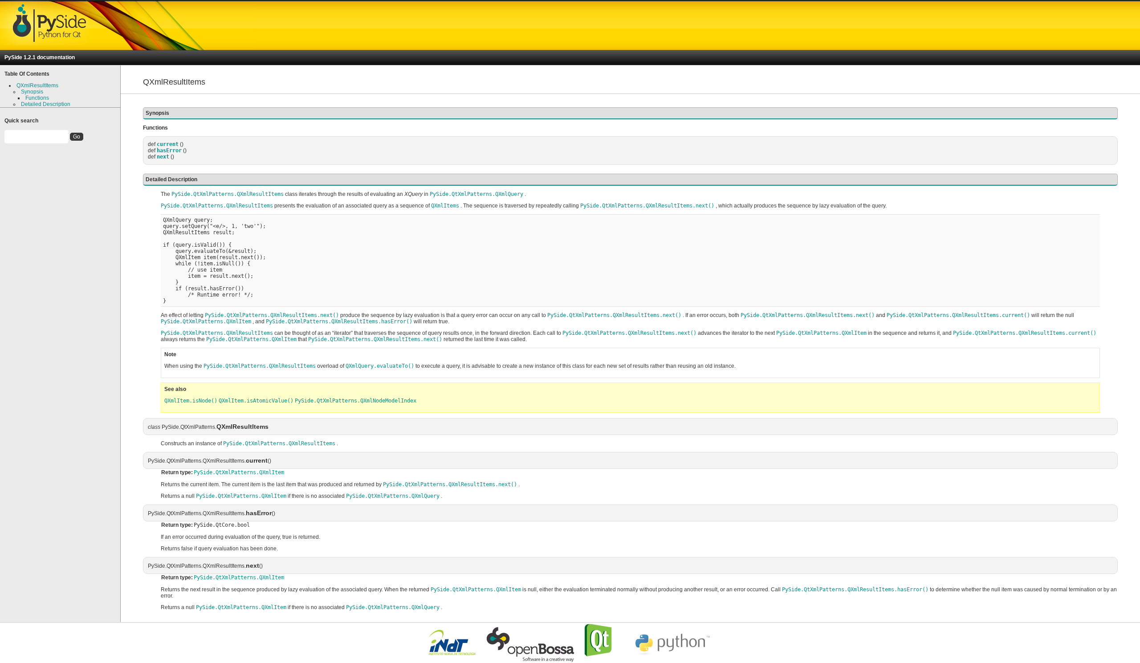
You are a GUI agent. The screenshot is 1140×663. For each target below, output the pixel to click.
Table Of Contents (26, 74)
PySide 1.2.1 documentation (39, 57)
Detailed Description (45, 104)
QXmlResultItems (37, 85)
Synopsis (32, 92)
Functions (37, 98)
